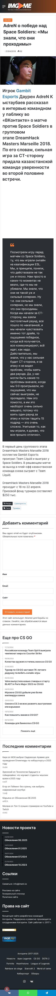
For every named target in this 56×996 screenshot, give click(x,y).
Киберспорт (23, 973)
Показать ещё (28, 731)
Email (5, 586)
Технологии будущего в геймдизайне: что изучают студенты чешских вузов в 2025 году (25, 775)
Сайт (5, 597)
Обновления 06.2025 (25, 798)
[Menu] (3, 7)
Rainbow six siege (13, 968)
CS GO (8, 20)
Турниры (16, 508)
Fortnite (10, 963)
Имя (4, 574)
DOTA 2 (45, 958)
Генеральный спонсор (13, 893)
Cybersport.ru (20, 503)
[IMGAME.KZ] (20, 6)
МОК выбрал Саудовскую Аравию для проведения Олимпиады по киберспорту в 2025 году (26, 760)
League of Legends (40, 963)
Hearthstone (22, 963)
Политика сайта (10, 897)
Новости (11, 958)
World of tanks (44, 968)
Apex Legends (24, 958)
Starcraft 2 (30, 968)
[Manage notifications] (6, 989)
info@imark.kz (20, 884)
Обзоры (35, 973)
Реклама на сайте (11, 890)
